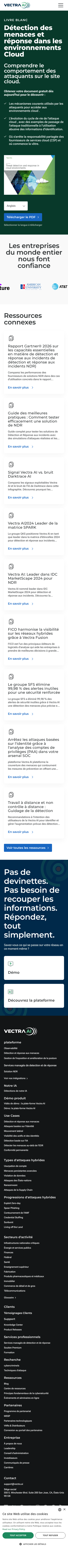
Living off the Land (13, 1227)
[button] (34, 1544)
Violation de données (14, 1175)
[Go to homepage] (17, 5)
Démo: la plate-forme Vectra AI (19, 1108)
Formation (9, 1352)
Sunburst (8, 1222)
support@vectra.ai (13, 1484)
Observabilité (10, 1048)
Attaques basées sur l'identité (19, 1126)
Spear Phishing (11, 1208)
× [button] (64, 1509)
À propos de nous (13, 1443)
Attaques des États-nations (17, 1180)
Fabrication (10, 1271)
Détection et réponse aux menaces (21, 1053)
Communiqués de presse (16, 1463)
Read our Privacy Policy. (13, 1529)
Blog (6, 1383)
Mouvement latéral (13, 1131)
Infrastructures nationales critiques (21, 1243)
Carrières (8, 1467)
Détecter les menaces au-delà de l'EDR (23, 1145)
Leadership (9, 1448)
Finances (8, 1252)
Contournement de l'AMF (16, 1213)
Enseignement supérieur (16, 1267)
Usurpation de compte (15, 1166)
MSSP (7, 1416)
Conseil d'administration (16, 1453)
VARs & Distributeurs (14, 1425)
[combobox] (59, 1509)
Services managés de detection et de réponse (30, 1065)
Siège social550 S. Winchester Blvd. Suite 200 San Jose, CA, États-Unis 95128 (34, 1492)
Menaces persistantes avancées (20, 1171)
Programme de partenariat (17, 1411)
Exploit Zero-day (12, 1203)
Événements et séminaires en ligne (21, 1398)
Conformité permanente (16, 1150)
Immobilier (9, 1281)
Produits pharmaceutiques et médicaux (24, 1276)
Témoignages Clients (18, 1313)
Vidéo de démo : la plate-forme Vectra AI (24, 1103)
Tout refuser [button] (50, 1535)
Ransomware (10, 1185)
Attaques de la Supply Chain (18, 1190)
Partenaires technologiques (18, 1421)
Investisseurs (10, 1458)
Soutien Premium (12, 1347)
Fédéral (8, 1257)
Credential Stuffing (13, 1217)
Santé (7, 1262)
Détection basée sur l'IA (16, 1140)
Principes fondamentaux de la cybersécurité (26, 1393)
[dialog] (34, 1528)
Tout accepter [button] (18, 1535)
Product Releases (13, 1329)
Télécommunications (14, 1291)
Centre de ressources (15, 1388)
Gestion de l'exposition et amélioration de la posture (30, 1058)
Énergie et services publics (17, 1248)
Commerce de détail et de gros (19, 1286)
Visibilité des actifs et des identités (21, 1136)
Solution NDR (10, 1071)
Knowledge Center (13, 1325)
